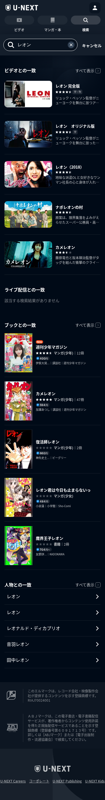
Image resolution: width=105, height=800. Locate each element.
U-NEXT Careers (13, 781)
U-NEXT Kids (95, 781)
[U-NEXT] (22, 8)
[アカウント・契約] (95, 7)
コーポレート (39, 781)
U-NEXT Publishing (67, 781)
